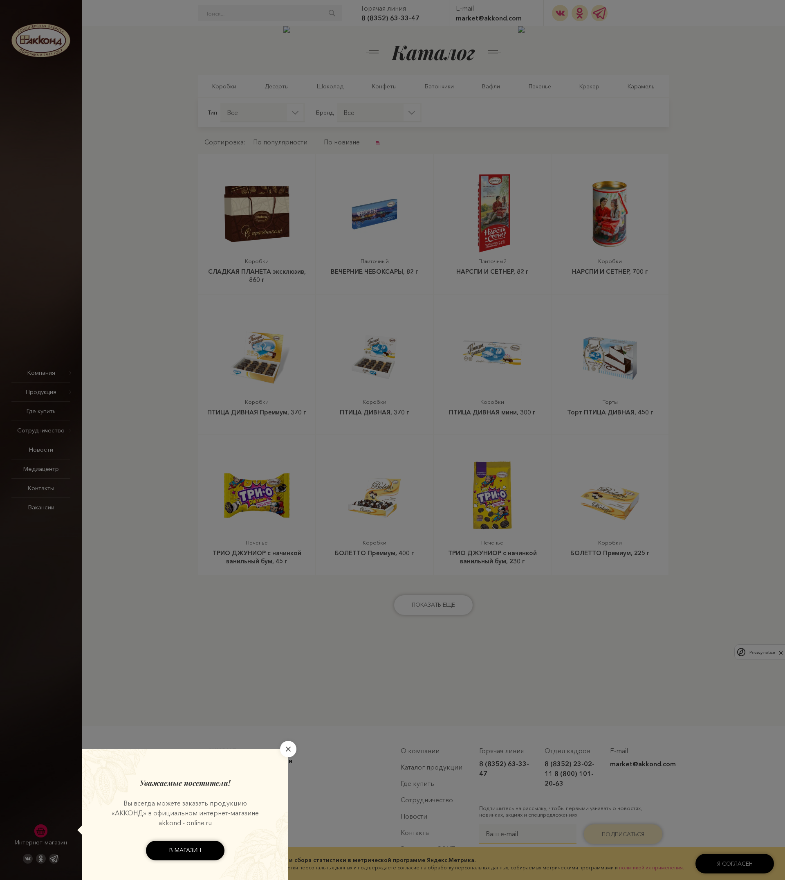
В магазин (185, 850)
